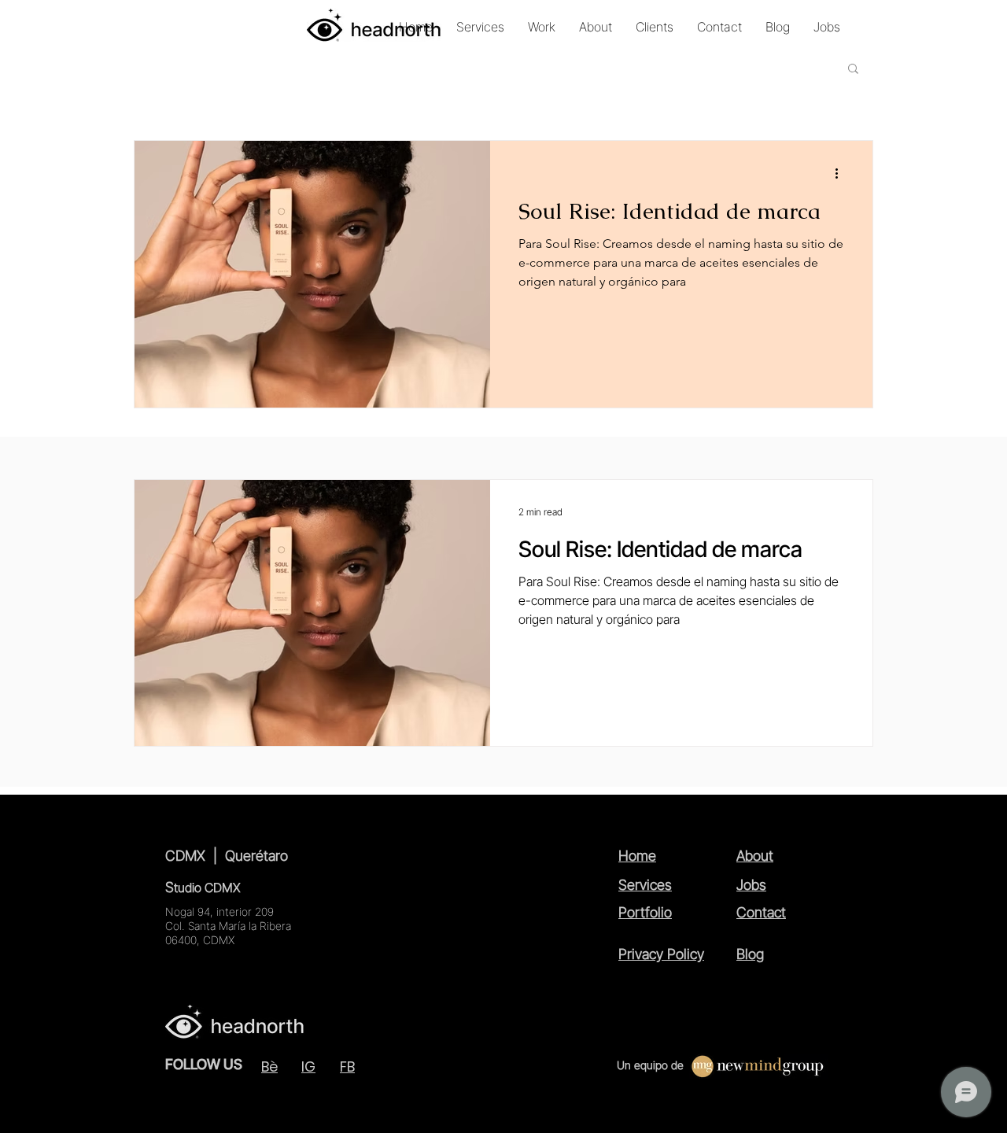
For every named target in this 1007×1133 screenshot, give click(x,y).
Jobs (751, 885)
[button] (853, 69)
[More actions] (841, 173)
